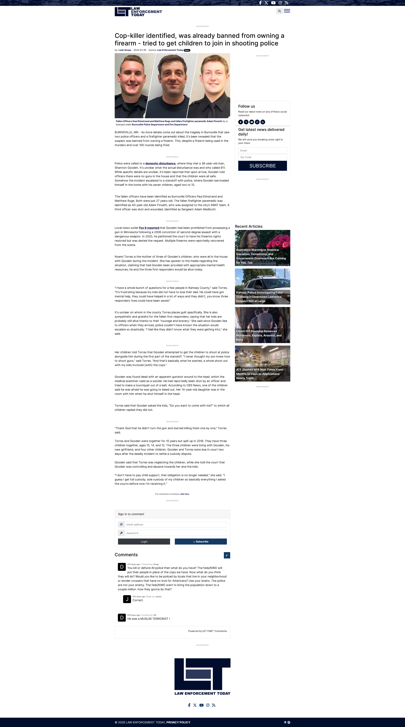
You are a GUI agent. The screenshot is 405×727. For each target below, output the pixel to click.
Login (144, 541)
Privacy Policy (178, 722)
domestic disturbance (160, 163)
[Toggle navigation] (287, 10)
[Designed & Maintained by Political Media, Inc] (285, 722)
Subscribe (201, 541)
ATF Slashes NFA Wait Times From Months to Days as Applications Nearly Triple (259, 374)
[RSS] (286, 2)
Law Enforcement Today (138, 12)
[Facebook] (260, 2)
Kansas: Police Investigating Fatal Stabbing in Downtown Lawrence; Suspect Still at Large (259, 297)
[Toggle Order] (227, 555)
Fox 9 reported (149, 227)
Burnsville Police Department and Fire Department (160, 124)
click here (184, 494)
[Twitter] (266, 2)
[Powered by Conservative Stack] (288, 722)
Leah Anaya (125, 50)
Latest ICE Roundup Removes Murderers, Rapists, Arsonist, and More (258, 335)
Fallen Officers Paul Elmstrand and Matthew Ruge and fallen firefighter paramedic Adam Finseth (169, 121)
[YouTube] (273, 2)
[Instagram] (280, 2)
